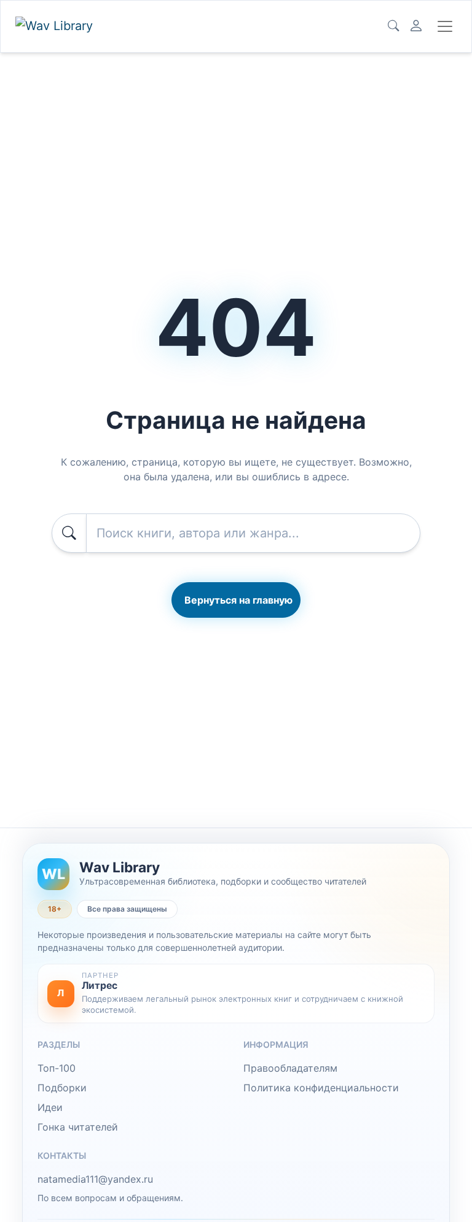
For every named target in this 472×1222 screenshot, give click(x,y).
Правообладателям (290, 1068)
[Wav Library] (55, 26)
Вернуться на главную (238, 600)
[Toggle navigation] (445, 26)
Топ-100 (56, 1068)
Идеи (50, 1107)
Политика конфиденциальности (321, 1088)
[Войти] (416, 26)
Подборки (62, 1088)
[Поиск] (393, 26)
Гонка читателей (77, 1127)
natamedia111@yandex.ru (95, 1179)
